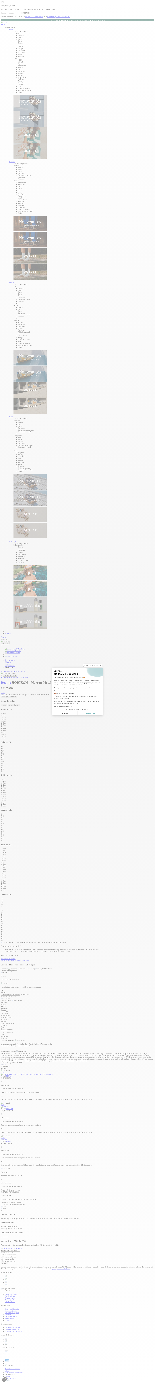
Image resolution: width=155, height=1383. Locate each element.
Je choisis (65, 713)
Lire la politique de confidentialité (63, 706)
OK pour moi (90, 713)
